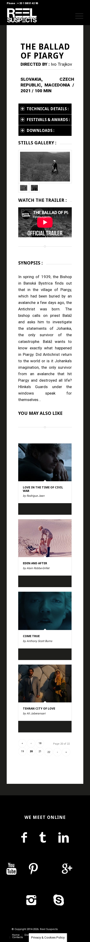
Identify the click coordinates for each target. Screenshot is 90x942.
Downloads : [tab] (40, 130)
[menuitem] (66, 16)
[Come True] (45, 611)
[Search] (66, 16)
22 (48, 752)
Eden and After (35, 563)
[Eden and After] (45, 538)
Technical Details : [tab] (48, 109)
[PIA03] (34, 187)
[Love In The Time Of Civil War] (45, 462)
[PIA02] (45, 166)
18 (40, 743)
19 (22, 751)
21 (40, 751)
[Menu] (77, 16)
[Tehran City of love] (45, 683)
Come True (31, 636)
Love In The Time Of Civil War (43, 489)
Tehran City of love (39, 708)
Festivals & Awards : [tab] (48, 119)
